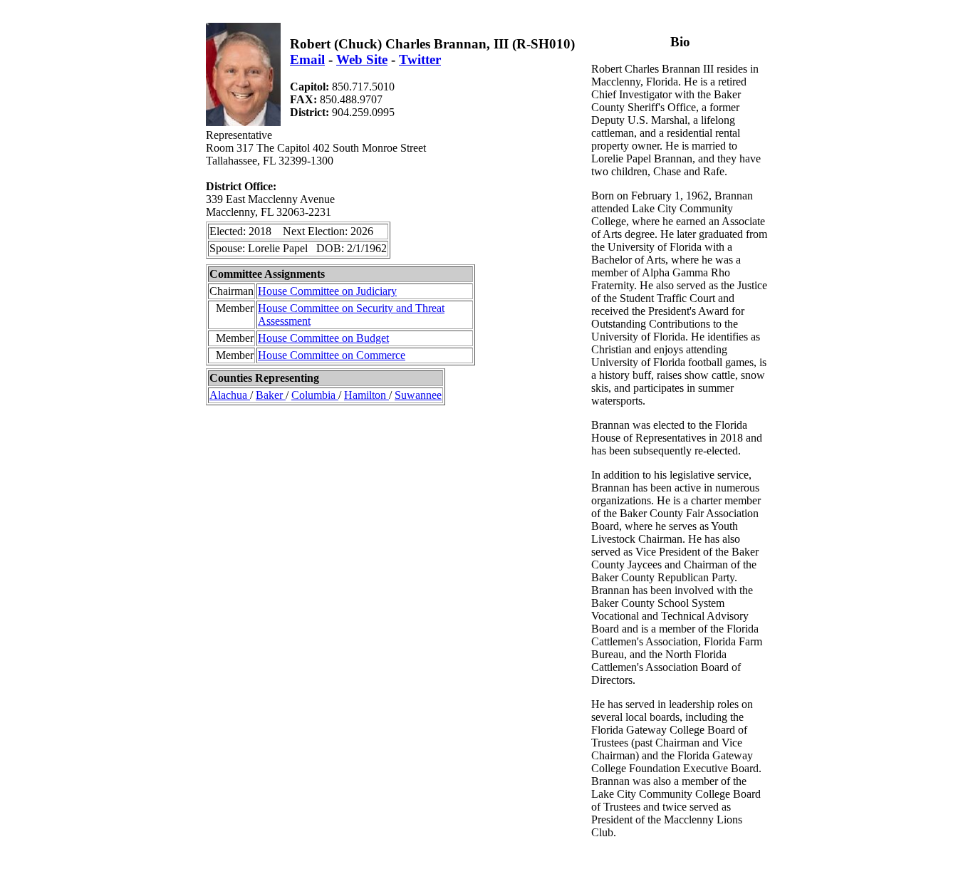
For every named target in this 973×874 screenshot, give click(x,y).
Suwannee (418, 395)
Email (307, 59)
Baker (271, 395)
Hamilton (366, 395)
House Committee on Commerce (331, 355)
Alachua (229, 395)
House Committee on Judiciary (327, 291)
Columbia (314, 395)
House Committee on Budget (323, 338)
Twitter (420, 59)
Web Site (361, 59)
